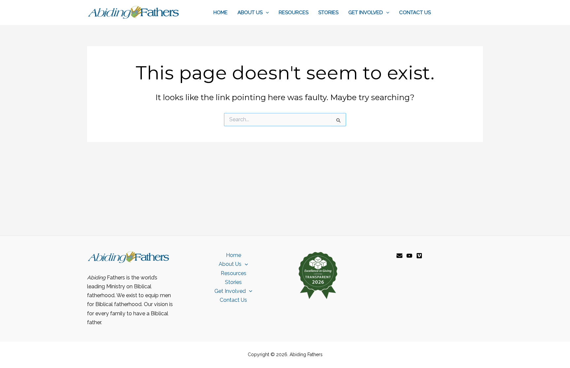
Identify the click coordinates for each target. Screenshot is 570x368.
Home (220, 12)
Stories (328, 12)
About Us (250, 12)
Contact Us (415, 12)
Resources (293, 12)
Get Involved (365, 12)
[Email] (399, 256)
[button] (266, 12)
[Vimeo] (419, 256)
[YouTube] (409, 256)
